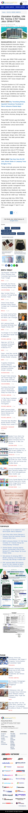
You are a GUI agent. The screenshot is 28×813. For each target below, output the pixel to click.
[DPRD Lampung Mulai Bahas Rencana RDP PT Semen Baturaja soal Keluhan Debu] (22, 412)
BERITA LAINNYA (12, 748)
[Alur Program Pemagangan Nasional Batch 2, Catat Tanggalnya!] (4, 684)
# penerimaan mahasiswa (8, 233)
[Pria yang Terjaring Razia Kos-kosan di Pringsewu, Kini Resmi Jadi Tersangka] (22, 317)
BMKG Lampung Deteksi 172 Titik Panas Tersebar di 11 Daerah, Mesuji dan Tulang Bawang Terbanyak (14, 543)
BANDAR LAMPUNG (9, 7)
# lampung (21, 233)
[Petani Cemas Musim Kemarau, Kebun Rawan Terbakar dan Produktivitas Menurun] (22, 305)
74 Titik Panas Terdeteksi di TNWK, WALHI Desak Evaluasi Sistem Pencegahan (9, 401)
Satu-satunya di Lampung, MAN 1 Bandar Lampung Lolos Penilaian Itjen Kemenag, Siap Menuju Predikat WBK (13, 557)
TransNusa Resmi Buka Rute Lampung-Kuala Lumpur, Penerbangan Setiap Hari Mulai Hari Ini (8, 389)
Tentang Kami (3, 740)
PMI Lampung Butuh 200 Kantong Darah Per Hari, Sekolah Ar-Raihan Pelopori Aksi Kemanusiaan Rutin (12, 564)
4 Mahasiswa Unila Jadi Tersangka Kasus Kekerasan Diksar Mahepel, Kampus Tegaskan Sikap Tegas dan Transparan (17, 693)
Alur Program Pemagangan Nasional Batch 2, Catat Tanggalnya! (17, 683)
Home (3, 12)
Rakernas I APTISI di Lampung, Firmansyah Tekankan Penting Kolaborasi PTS (7, 345)
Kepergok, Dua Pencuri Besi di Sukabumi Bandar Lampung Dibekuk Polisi (8, 285)
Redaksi (3, 738)
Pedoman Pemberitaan (4, 743)
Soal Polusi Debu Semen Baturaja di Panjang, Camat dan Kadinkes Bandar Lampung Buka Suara (13, 536)
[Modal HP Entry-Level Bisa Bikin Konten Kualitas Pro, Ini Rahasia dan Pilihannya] (4, 451)
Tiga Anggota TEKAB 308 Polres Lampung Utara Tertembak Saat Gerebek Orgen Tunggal (9, 275)
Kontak (2, 735)
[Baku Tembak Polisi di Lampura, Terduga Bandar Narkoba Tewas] (22, 296)
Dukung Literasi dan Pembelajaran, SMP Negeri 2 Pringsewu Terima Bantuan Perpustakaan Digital (17, 660)
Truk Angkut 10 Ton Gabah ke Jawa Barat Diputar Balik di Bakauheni (9, 334)
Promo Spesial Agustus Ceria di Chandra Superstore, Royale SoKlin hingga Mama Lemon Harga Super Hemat (18, 482)
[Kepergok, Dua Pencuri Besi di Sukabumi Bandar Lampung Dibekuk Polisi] (22, 287)
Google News (14, 221)
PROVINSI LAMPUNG (20, 7)
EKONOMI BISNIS (12, 740)
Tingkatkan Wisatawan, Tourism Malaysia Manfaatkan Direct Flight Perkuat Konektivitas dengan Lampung (8, 366)
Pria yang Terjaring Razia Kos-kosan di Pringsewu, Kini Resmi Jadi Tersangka (9, 316)
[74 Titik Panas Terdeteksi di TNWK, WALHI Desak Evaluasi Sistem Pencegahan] (22, 401)
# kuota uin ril (15, 228)
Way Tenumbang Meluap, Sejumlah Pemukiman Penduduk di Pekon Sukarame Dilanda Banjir (13, 104)
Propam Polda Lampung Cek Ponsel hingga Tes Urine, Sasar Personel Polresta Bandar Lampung (9, 378)
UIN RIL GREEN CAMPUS (14, 12)
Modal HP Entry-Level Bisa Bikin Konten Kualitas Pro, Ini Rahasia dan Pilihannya (17, 450)
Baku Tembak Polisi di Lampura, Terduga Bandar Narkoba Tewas (9, 295)
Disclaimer (3, 734)
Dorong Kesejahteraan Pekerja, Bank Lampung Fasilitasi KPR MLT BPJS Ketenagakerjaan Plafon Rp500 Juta (18, 471)
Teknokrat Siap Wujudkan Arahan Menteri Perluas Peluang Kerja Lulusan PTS (9, 422)
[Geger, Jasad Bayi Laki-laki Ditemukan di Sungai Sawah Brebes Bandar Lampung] (22, 356)
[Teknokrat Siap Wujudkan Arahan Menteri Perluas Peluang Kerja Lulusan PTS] (22, 424)
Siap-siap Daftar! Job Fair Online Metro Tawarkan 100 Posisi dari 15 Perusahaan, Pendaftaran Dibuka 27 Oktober (18, 705)
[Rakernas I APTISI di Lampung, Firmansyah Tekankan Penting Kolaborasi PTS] (22, 345)
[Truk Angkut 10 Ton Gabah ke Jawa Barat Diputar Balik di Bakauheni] (22, 336)
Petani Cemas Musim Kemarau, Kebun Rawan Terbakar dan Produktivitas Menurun (9, 305)
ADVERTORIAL (23, 734)
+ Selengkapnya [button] (22, 806)
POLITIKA (12, 746)
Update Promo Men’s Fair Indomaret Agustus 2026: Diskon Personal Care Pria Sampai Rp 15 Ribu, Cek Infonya (17, 439)
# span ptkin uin (6, 231)
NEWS (2, 7)
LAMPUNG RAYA (12, 737)
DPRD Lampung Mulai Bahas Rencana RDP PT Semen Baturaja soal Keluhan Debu (8, 412)
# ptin (7, 228)
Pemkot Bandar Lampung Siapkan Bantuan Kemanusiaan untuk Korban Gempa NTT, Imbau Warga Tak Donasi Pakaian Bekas (13, 550)
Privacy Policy (4, 737)
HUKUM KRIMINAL (12, 743)
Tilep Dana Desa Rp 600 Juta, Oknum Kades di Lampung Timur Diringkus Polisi (13, 161)
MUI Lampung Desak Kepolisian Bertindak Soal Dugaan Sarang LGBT (9, 325)
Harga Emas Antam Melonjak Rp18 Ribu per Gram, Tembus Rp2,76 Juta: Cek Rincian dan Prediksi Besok (18, 460)
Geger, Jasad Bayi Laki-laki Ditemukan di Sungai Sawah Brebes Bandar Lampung (9, 355)
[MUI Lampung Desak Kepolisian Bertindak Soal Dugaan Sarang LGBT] (22, 326)
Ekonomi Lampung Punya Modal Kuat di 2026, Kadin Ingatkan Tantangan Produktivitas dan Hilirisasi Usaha (16, 672)
